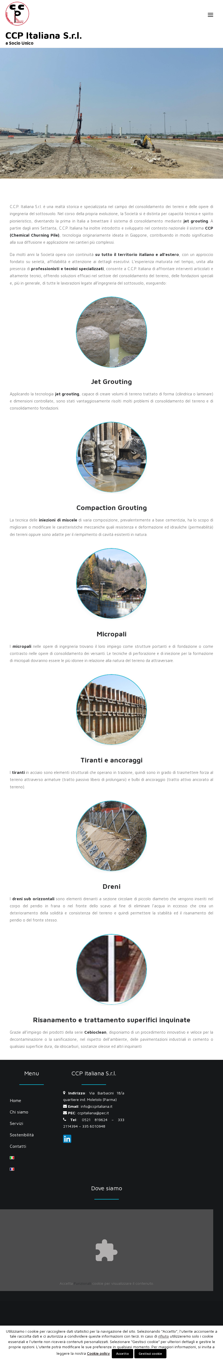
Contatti (18, 1146)
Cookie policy (98, 1353)
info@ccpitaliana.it (96, 1106)
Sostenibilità (22, 1134)
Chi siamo (19, 1111)
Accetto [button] (122, 1353)
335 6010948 (93, 1126)
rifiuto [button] (163, 1336)
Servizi (16, 1123)
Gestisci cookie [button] (150, 1353)
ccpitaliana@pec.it (93, 1112)
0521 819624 (94, 1119)
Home (15, 1100)
